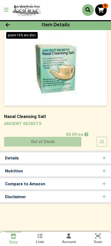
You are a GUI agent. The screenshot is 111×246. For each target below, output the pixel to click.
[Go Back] (17, 25)
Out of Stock (42, 141)
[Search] (88, 10)
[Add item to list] (101, 142)
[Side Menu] (6, 10)
